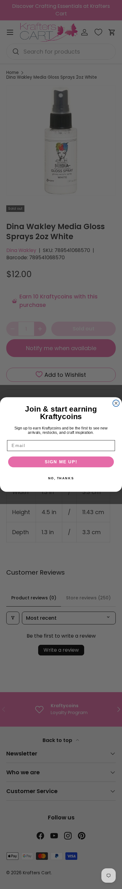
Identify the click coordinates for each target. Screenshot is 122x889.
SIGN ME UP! (61, 462)
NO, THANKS (61, 478)
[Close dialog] (116, 403)
